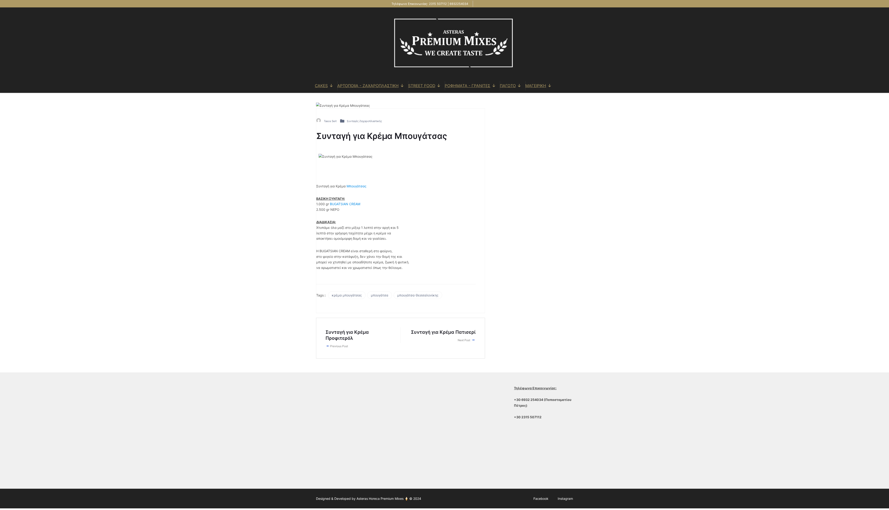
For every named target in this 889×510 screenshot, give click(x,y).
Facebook (540, 499)
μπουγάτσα (379, 295)
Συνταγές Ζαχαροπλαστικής (364, 121)
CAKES (321, 85)
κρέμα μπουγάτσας (347, 295)
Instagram (565, 499)
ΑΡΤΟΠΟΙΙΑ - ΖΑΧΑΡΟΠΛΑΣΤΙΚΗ (368, 85)
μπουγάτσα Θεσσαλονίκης (417, 295)
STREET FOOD (421, 85)
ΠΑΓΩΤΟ (508, 85)
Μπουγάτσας (356, 186)
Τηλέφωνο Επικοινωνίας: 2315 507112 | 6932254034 (429, 4)
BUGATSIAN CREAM (345, 204)
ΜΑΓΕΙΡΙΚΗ (535, 85)
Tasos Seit (330, 121)
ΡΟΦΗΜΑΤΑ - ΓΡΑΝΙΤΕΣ (467, 85)
